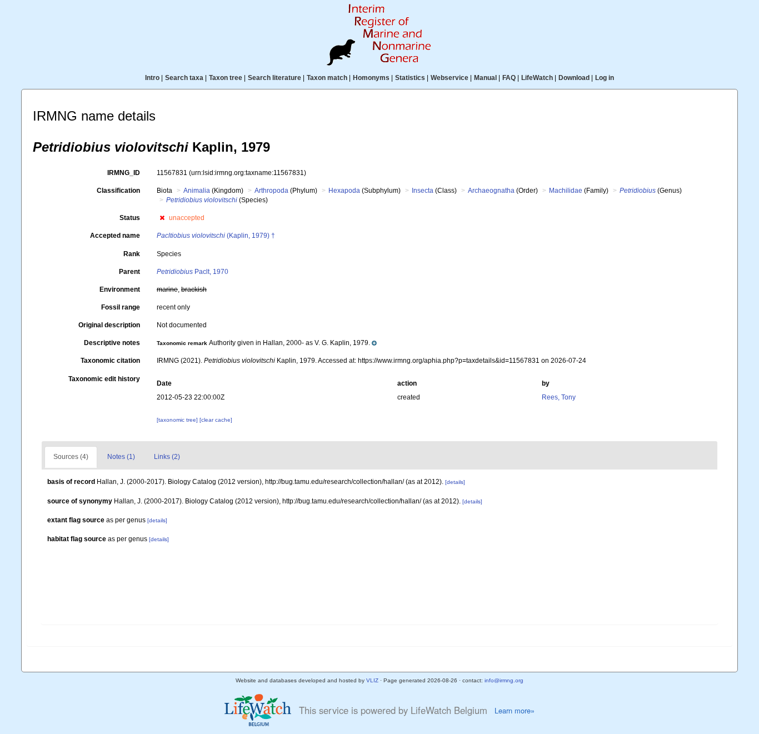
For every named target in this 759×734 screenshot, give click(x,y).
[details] (455, 482)
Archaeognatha (491, 190)
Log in (604, 78)
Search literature (274, 78)
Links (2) (167, 457)
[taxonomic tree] (178, 420)
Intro (152, 78)
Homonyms (371, 78)
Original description (109, 325)
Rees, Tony (559, 397)
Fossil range (120, 307)
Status (129, 218)
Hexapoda (344, 190)
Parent (129, 272)
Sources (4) (70, 457)
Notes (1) (121, 457)
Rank (131, 254)
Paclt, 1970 (192, 272)
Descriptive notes (112, 343)
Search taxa (184, 78)
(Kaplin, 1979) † (216, 235)
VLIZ (372, 680)
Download (574, 78)
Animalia (196, 190)
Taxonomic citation (110, 360)
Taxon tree (225, 78)
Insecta (422, 190)
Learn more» (515, 711)
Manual (485, 78)
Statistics (410, 78)
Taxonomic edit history (104, 379)
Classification (118, 190)
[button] (162, 217)
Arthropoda (271, 190)
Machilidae (565, 190)
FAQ (509, 78)
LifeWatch (537, 78)
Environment (119, 289)
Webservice (449, 78)
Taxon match (327, 78)
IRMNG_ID (123, 173)
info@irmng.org (504, 680)
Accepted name (115, 235)
